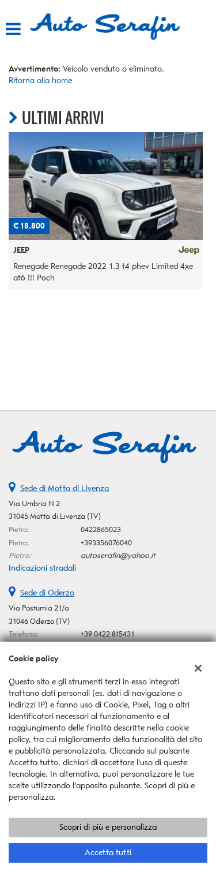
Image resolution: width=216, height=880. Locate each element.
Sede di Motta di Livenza (64, 488)
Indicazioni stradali (42, 568)
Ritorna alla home (40, 80)
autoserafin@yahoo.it (118, 555)
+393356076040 (106, 543)
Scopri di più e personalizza (108, 827)
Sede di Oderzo (47, 593)
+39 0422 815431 (108, 634)
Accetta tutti (108, 852)
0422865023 (101, 529)
